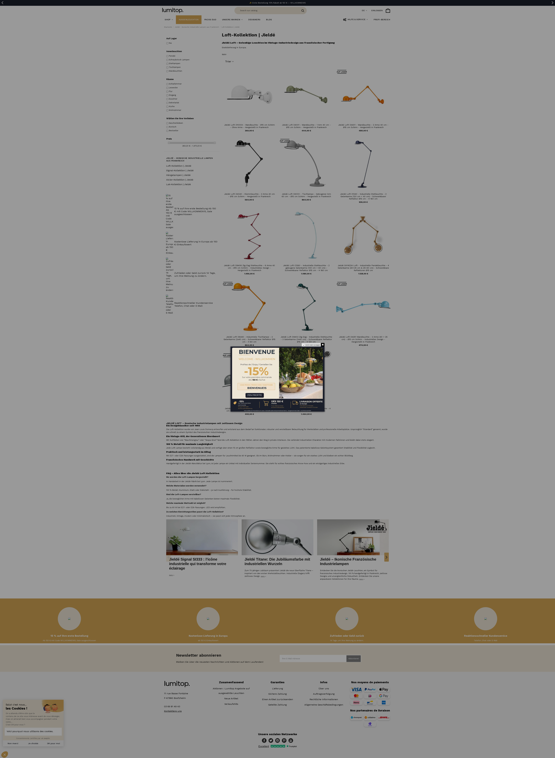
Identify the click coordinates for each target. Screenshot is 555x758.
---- (235, 393)
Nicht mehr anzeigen (313, 345)
